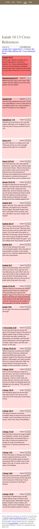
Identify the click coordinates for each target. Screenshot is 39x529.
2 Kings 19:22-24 (9, 348)
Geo (13, 2)
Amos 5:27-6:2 (8, 161)
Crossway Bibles (13, 523)
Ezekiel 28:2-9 (7, 224)
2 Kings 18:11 (7, 411)
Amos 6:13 (6, 140)
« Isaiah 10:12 (7, 49)
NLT (6, 51)
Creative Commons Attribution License (15, 518)
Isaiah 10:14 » (18, 49)
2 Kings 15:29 (7, 494)
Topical (19, 2)
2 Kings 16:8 (7, 473)
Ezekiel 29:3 (7, 203)
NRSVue (15, 51)
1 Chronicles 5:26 (9, 328)
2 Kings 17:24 (7, 432)
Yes (27, 78)
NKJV (10, 51)
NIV (33, 49)
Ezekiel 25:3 (7, 265)
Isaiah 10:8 (6, 307)
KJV (3, 51)
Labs (25, 2)
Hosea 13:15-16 (8, 182)
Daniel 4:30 (7, 99)
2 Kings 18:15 (7, 390)
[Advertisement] (19, 19)
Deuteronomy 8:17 (10, 78)
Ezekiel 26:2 (7, 244)
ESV (20, 51)
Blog (30, 2)
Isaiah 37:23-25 (8, 286)
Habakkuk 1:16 (8, 120)
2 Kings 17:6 (7, 452)
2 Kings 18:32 (7, 369)
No (30, 78)
